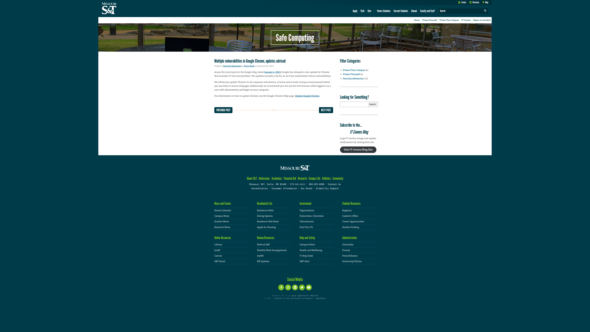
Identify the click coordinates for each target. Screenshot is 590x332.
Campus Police (307, 244)
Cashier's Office (350, 216)
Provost (346, 250)
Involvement (305, 203)
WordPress (320, 298)
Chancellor (348, 244)
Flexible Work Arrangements (272, 250)
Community (337, 178)
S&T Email (219, 261)
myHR (260, 255)
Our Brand (306, 189)
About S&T (252, 178)
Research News (222, 227)
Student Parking (350, 227)
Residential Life (264, 203)
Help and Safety (307, 237)
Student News (221, 221)
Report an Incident (481, 20)
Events (463, 2)
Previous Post (223, 110)
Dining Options (265, 216)
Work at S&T (263, 244)
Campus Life (314, 178)
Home (417, 20)
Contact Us (334, 184)
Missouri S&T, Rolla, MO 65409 (267, 184)
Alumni (414, 11)
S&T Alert (304, 261)
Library (218, 244)
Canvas (218, 255)
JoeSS (217, 250)
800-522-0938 (316, 184)
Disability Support (327, 189)
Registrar (347, 210)
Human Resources (265, 237)
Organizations (307, 210)
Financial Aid (290, 178)
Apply (355, 11)
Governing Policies (352, 261)
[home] (119, 8)
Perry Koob (249, 66)
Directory (476, 2)
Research (302, 178)
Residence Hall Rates (268, 221)
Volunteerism (307, 221)
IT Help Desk (306, 255)
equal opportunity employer (304, 296)
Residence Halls (265, 210)
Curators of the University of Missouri (293, 298)
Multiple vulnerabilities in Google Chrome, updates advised (250, 61)
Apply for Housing (266, 227)
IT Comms (466, 20)
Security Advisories (232, 66)
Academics (276, 178)
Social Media (295, 279)
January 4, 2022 (272, 72)
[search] (485, 11)
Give (369, 11)
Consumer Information (284, 189)
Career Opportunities (353, 221)
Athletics (326, 178)
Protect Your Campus (449, 20)
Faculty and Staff (427, 11)
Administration (349, 237)
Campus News (221, 216)
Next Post (326, 110)
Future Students (383, 11)
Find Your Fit (306, 227)
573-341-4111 (297, 184)
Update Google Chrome (307, 95)
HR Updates (263, 261)
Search (372, 104)
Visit (363, 11)
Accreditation (259, 189)
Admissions (264, 178)
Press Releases (350, 255)
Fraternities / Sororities (312, 216)
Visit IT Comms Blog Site (358, 149)
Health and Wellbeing (311, 250)
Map (486, 2)
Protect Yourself (429, 20)
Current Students (401, 11)
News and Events (222, 203)
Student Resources (351, 203)
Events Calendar (222, 210)
